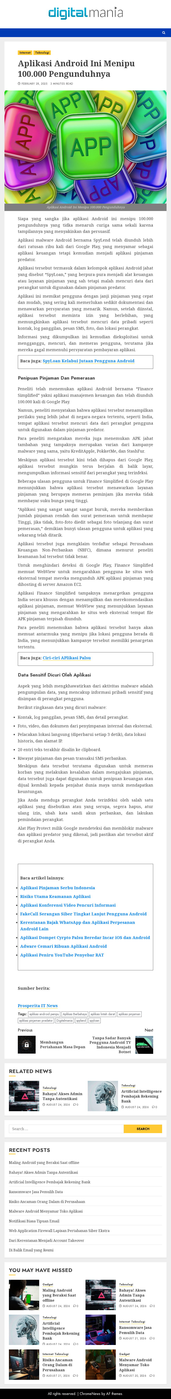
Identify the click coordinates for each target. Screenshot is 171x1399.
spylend (81, 1020)
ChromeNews (90, 1393)
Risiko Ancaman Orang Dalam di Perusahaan (47, 1201)
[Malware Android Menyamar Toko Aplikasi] (101, 1364)
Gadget (48, 1284)
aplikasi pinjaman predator (36, 1020)
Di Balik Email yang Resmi (31, 1250)
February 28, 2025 (34, 84)
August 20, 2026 (134, 1376)
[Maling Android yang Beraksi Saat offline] (24, 1295)
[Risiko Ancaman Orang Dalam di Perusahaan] (24, 1364)
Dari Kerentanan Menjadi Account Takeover (46, 1240)
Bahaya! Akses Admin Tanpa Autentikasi (62, 1096)
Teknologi (42, 53)
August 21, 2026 (134, 1339)
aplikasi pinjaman (129, 1014)
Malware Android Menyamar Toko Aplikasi (46, 1211)
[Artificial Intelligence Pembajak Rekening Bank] (103, 1096)
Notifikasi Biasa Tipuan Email (34, 1221)
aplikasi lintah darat (103, 1014)
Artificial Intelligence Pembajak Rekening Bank (141, 1096)
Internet (25, 53)
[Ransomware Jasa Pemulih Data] (101, 1330)
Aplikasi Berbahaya (75, 1014)
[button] (164, 32)
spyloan (94, 1020)
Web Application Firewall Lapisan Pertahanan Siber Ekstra (59, 1230)
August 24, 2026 (58, 1105)
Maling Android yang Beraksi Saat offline (44, 1162)
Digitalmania (65, 1020)
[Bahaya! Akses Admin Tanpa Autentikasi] (24, 1096)
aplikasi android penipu (44, 1014)
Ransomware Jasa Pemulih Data (36, 1191)
